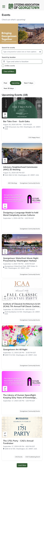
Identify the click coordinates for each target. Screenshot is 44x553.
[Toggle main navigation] (3, 6)
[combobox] (3, 52)
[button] (40, 52)
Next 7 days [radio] (28, 83)
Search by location (9, 57)
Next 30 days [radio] (9, 88)
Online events (10, 66)
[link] (16, 121)
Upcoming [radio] (15, 83)
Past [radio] (5, 83)
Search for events (8, 48)
